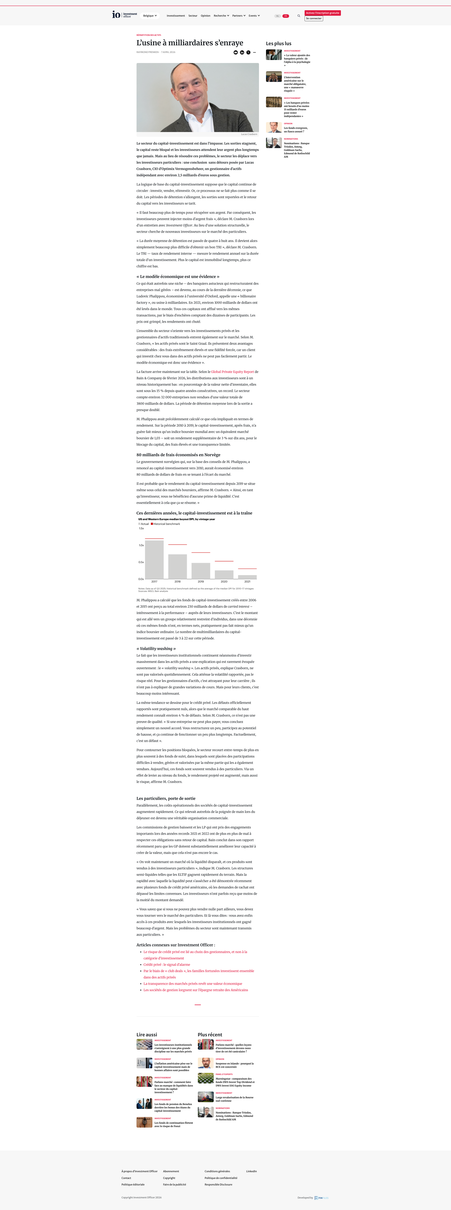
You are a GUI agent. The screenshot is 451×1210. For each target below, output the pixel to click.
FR (286, 16)
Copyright (169, 1178)
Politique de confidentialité (221, 1178)
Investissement (176, 15)
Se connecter (314, 18)
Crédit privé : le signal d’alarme (167, 965)
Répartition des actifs (149, 35)
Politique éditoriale (133, 1184)
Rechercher (299, 16)
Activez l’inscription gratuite (322, 13)
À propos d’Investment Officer (139, 1171)
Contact (126, 1178)
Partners (237, 15)
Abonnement (171, 1171)
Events (253, 15)
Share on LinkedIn (242, 52)
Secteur (193, 15)
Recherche (220, 15)
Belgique (148, 15)
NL (277, 16)
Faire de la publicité (174, 1184)
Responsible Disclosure (218, 1184)
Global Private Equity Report (232, 372)
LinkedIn (251, 1171)
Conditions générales (217, 1171)
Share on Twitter (248, 52)
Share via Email (236, 52)
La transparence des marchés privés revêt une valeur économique (193, 984)
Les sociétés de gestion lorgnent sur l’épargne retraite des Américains (196, 990)
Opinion (205, 15)
